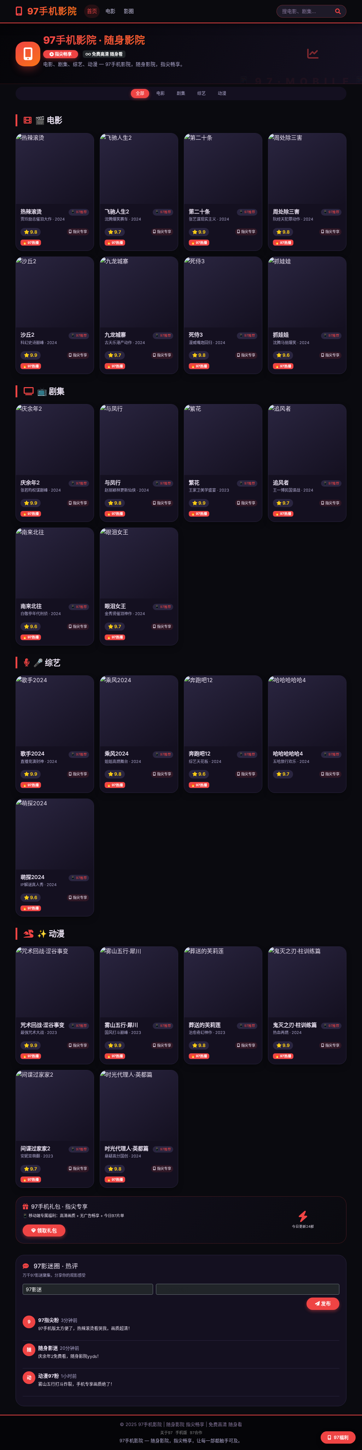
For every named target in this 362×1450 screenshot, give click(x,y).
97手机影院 (51, 11)
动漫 (222, 93)
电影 (110, 11)
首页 (92, 11)
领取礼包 (46, 1230)
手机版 (181, 1432)
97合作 (196, 1432)
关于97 (166, 1432)
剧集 (181, 93)
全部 (140, 93)
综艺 (201, 93)
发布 (325, 1303)
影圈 (129, 11)
